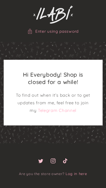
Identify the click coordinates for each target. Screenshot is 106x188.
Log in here (76, 173)
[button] (53, 31)
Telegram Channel (57, 110)
